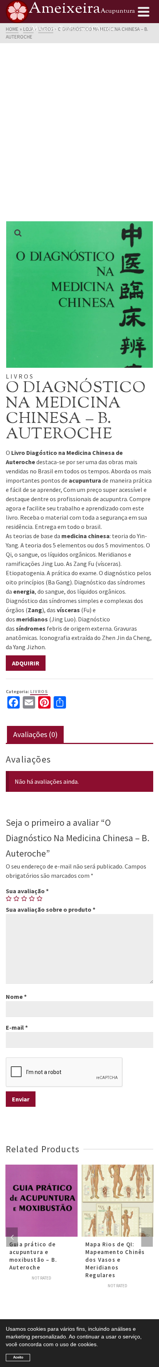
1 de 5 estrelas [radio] (9, 899)
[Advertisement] (79, 138)
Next (147, 1237)
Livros (39, 691)
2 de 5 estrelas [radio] (17, 899)
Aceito (18, 1357)
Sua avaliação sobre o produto (50, 909)
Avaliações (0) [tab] (35, 734)
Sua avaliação (27, 891)
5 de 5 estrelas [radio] (40, 899)
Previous (12, 1237)
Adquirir (25, 663)
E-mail (17, 1027)
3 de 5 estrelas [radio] (24, 899)
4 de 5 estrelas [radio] (32, 899)
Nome (16, 996)
